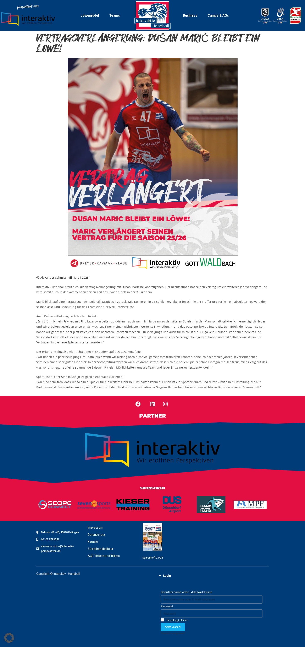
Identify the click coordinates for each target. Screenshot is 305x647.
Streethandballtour (100, 548)
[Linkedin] (153, 404)
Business (190, 15)
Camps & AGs (218, 15)
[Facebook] (138, 404)
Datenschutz (96, 534)
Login (167, 575)
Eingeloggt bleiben (177, 619)
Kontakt (93, 541)
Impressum (95, 527)
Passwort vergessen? (173, 633)
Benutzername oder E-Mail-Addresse (186, 592)
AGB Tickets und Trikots (104, 556)
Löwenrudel (90, 15)
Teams (114, 15)
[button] (212, 575)
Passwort (167, 606)
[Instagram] (165, 404)
